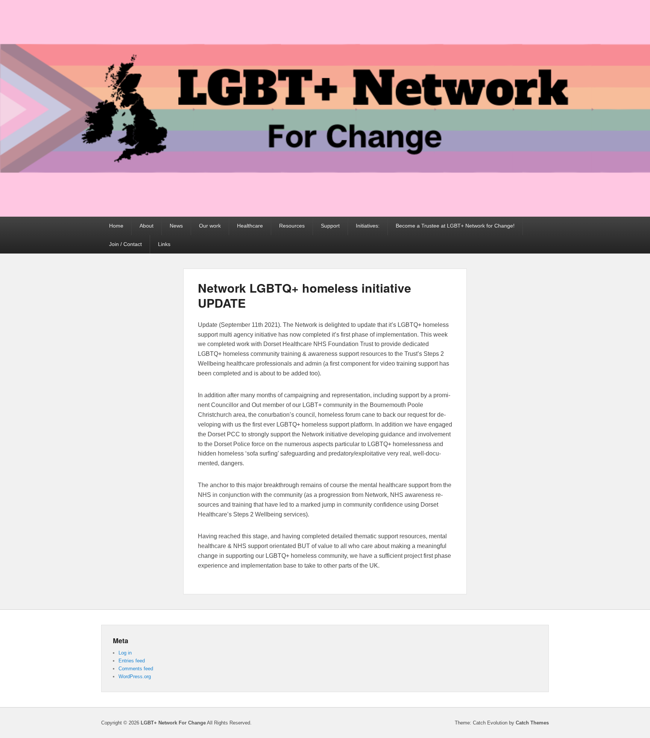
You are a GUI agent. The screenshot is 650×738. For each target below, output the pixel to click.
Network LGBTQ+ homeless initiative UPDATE (304, 295)
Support (330, 226)
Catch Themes (532, 723)
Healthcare (250, 226)
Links (164, 244)
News (176, 226)
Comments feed (135, 668)
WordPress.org (134, 676)
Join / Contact (125, 244)
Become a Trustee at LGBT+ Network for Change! (455, 226)
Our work (210, 226)
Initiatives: (368, 226)
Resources (292, 226)
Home (116, 226)
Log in (125, 653)
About (146, 226)
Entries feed (131, 661)
